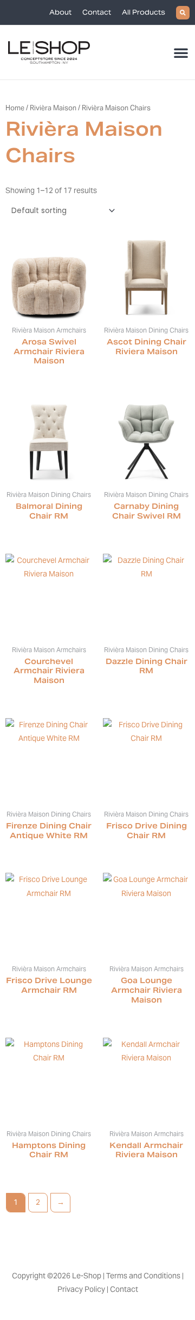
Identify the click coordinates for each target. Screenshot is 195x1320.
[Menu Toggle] (181, 52)
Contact (96, 12)
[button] (183, 12)
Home (14, 107)
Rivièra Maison (53, 107)
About (60, 12)
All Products (143, 12)
